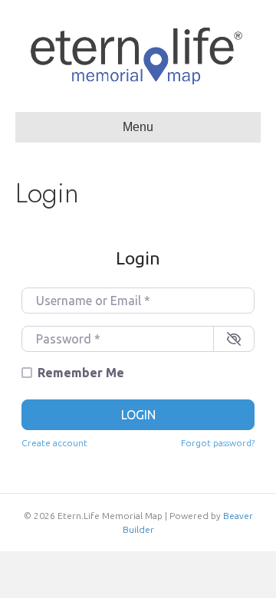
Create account (54, 443)
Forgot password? (218, 443)
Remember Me (81, 373)
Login (138, 415)
